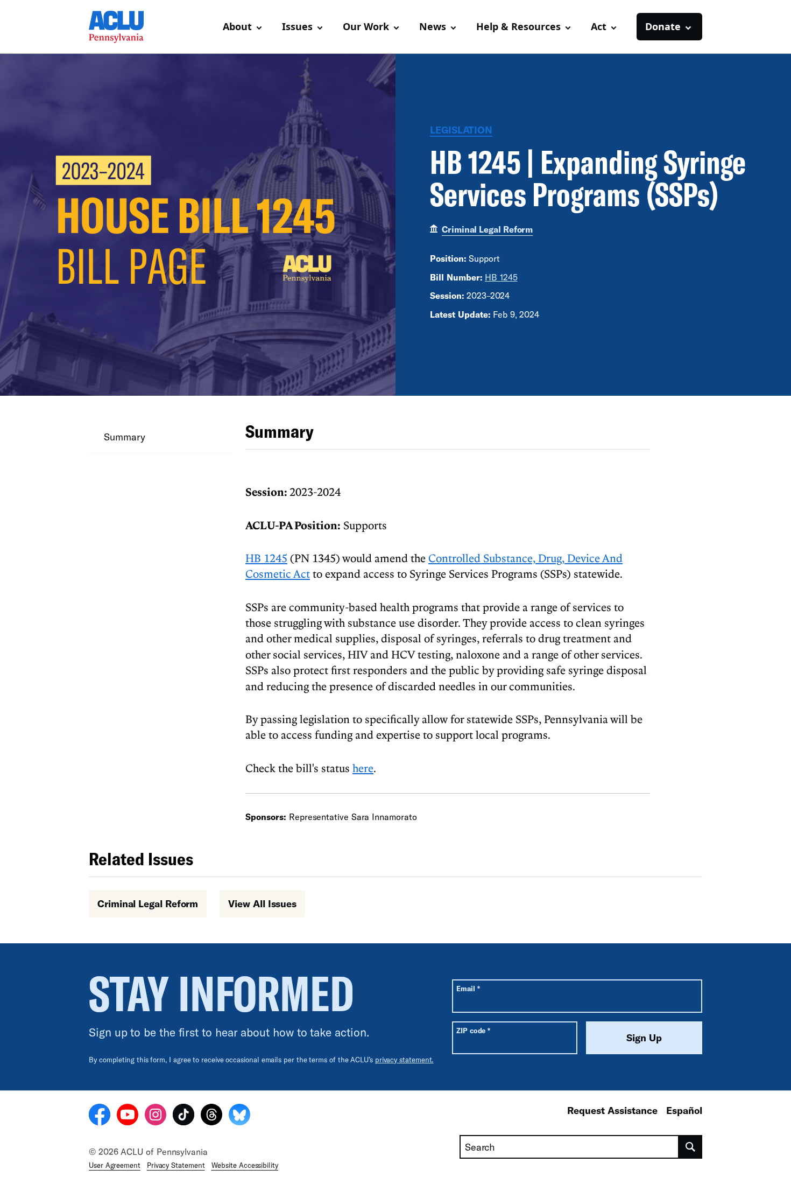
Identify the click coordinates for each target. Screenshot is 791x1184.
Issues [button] (297, 26)
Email (467, 988)
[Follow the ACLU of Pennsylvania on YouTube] (127, 1116)
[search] (690, 1147)
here (362, 768)
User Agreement (114, 1165)
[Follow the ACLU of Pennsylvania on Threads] (211, 1116)
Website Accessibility (244, 1165)
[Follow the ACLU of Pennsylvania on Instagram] (155, 1116)
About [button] (237, 26)
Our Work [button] (366, 26)
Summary (124, 437)
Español (684, 1110)
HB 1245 (501, 277)
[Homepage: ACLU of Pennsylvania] (126, 27)
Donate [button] (663, 26)
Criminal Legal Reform (487, 229)
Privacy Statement (176, 1165)
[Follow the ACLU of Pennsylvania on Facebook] (99, 1116)
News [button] (432, 26)
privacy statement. (404, 1059)
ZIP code (473, 1030)
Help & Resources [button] (518, 26)
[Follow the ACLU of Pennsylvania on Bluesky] (239, 1116)
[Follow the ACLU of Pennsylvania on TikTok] (183, 1116)
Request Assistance (612, 1110)
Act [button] (598, 26)
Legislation (461, 130)
